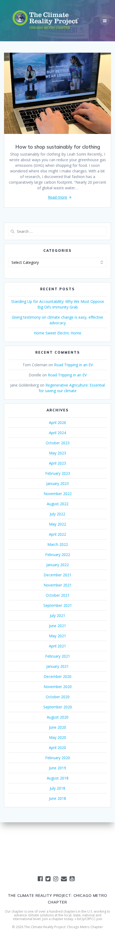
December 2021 (57, 574)
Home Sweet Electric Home (57, 332)
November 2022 (58, 493)
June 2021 (57, 625)
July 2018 (57, 788)
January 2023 (57, 483)
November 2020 (58, 686)
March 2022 (57, 544)
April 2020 (57, 747)
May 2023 (57, 453)
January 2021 (57, 666)
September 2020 (57, 706)
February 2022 (57, 554)
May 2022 (57, 524)
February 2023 (57, 473)
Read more (57, 197)
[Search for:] (57, 231)
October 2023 (58, 442)
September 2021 (57, 605)
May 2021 (57, 635)
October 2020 (58, 696)
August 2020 (57, 717)
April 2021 (57, 646)
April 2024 (57, 432)
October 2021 (58, 595)
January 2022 (57, 564)
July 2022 (57, 513)
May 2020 (57, 737)
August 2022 (57, 503)
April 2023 (57, 463)
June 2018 (57, 798)
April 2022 (57, 534)
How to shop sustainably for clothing (57, 147)
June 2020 (57, 727)
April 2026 (57, 422)
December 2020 (57, 676)
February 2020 (57, 757)
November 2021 (58, 585)
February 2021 (57, 656)
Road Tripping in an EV (73, 364)
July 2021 (57, 615)
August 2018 (57, 778)
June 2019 (57, 767)
